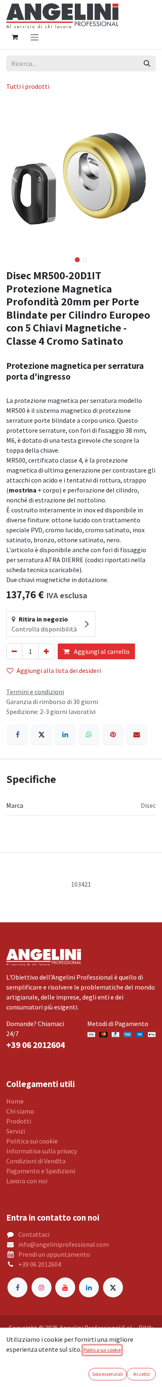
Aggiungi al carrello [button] (101, 651)
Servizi (15, 1131)
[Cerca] (147, 63)
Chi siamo (20, 1111)
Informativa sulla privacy (41, 1151)
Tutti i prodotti (27, 86)
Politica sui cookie (32, 1141)
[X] (42, 734)
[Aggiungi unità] (46, 651)
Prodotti (18, 1121)
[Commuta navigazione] (34, 37)
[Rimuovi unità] (14, 651)
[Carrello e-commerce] (14, 37)
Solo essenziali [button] (107, 1374)
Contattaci (33, 1234)
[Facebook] (17, 734)
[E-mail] (137, 734)
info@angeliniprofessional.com (63, 1244)
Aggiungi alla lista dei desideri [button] (59, 670)
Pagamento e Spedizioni (40, 1171)
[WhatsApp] (89, 734)
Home (15, 1101)
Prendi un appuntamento (54, 1254)
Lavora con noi (26, 1181)
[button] (13, 176)
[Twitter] (113, 1287)
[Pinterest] (113, 734)
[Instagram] (42, 1287)
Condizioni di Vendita (36, 1161)
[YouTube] (65, 1287)
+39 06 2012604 (39, 1264)
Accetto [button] (141, 1374)
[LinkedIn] (65, 734)
